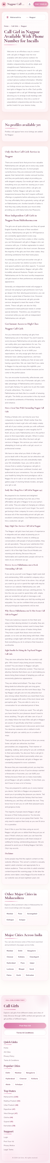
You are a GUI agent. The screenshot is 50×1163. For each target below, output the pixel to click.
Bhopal (21, 969)
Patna (9, 975)
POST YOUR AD (41, 4)
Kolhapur (10, 920)
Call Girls (14, 26)
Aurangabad (32, 914)
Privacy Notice (9, 1145)
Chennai (10, 957)
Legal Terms (8, 1149)
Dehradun (30, 975)
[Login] (29, 4)
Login (6, 1137)
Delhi (20, 951)
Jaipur (32, 963)
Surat (31, 969)
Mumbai (10, 914)
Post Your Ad (25, 1026)
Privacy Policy (9, 1056)
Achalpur (19, 1084)
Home (6, 26)
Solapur (22, 920)
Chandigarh (34, 957)
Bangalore (31, 951)
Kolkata (21, 957)
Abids (8, 1084)
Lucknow (10, 969)
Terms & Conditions (25, 1033)
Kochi (19, 975)
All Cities (7, 1052)
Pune (20, 914)
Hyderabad (11, 963)
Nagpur (24, 26)
